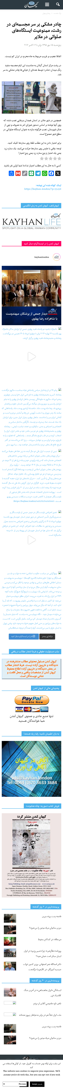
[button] (58, 4)
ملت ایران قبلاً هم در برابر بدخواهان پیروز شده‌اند (40, 1015)
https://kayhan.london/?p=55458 (42, 189)
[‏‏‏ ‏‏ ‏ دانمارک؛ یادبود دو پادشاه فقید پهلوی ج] (31, 356)
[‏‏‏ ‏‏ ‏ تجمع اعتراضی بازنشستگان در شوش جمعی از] (31, 540)
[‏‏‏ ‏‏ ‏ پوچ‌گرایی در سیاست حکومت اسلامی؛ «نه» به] (31, 601)
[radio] (59, 159)
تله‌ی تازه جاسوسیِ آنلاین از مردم (47, 1004)
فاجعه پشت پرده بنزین (51, 916)
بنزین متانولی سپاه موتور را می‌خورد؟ (45, 928)
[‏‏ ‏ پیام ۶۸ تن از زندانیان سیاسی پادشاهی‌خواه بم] (31, 417)
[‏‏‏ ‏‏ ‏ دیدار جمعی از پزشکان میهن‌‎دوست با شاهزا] (31, 295)
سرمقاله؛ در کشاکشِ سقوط (49, 939)
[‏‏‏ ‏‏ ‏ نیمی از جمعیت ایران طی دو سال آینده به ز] (31, 478)
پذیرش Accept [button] (37, 1084)
